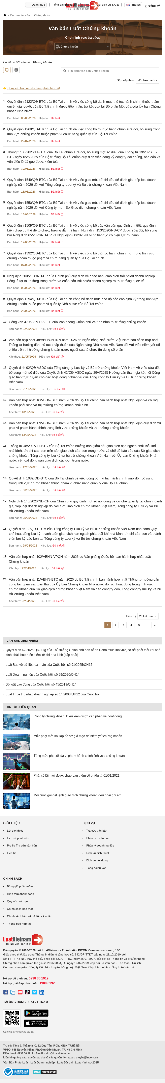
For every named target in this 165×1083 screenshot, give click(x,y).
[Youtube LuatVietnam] (20, 993)
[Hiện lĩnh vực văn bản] (16, 70)
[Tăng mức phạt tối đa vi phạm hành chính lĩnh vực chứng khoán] (16, 761)
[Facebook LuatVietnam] (5, 993)
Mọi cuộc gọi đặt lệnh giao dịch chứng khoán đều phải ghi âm (77, 795)
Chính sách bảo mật (20, 908)
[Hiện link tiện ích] (6, 70)
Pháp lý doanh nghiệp (100, 845)
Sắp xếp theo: (126, 80)
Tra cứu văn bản (96, 830)
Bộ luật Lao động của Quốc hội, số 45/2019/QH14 (41, 684)
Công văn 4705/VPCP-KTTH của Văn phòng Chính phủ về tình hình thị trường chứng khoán (77, 322)
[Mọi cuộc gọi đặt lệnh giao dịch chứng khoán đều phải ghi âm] (16, 801)
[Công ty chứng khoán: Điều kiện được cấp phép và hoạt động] (16, 722)
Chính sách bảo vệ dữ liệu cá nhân (29, 916)
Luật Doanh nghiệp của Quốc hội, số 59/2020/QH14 (42, 674)
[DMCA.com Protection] (45, 1073)
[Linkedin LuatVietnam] (41, 993)
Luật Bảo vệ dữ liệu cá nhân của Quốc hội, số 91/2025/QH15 (49, 664)
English (136, 4)
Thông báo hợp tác (19, 923)
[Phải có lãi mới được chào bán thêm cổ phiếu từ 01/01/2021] (16, 781)
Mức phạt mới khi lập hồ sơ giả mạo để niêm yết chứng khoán (78, 736)
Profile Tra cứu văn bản (22, 845)
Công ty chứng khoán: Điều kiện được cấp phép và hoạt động (78, 716)
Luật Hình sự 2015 (87, 1062)
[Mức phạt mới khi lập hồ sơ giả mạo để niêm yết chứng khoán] (16, 742)
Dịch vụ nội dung (97, 860)
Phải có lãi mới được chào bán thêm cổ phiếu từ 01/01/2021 (77, 775)
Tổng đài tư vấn (96, 867)
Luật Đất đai (65, 1062)
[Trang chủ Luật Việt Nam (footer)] (82, 939)
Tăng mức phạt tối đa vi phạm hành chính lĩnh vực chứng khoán (79, 755)
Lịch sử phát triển (18, 838)
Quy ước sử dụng (18, 901)
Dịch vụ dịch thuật (97, 853)
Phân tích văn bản (97, 838)
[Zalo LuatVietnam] (12, 993)
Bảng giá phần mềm (20, 886)
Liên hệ (11, 853)
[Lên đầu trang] (2, 1080)
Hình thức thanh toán (20, 893)
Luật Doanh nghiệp (42, 1062)
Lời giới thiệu (15, 830)
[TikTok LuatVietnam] (27, 993)
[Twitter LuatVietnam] (34, 993)
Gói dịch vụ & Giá (108, 4)
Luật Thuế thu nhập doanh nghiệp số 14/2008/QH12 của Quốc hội (53, 694)
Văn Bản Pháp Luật (15, 1062)
